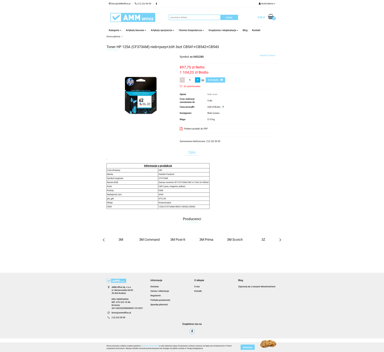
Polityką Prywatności (150, 346)
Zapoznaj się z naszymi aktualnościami (256, 286)
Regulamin (155, 295)
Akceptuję (247, 347)
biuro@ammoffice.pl (121, 312)
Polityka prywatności (160, 300)
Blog (245, 30)
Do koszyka (213, 80)
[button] (156, 280)
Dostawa (154, 286)
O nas (197, 286)
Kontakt (256, 30)
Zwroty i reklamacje (159, 291)
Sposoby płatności (159, 304)
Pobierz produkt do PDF (196, 128)
